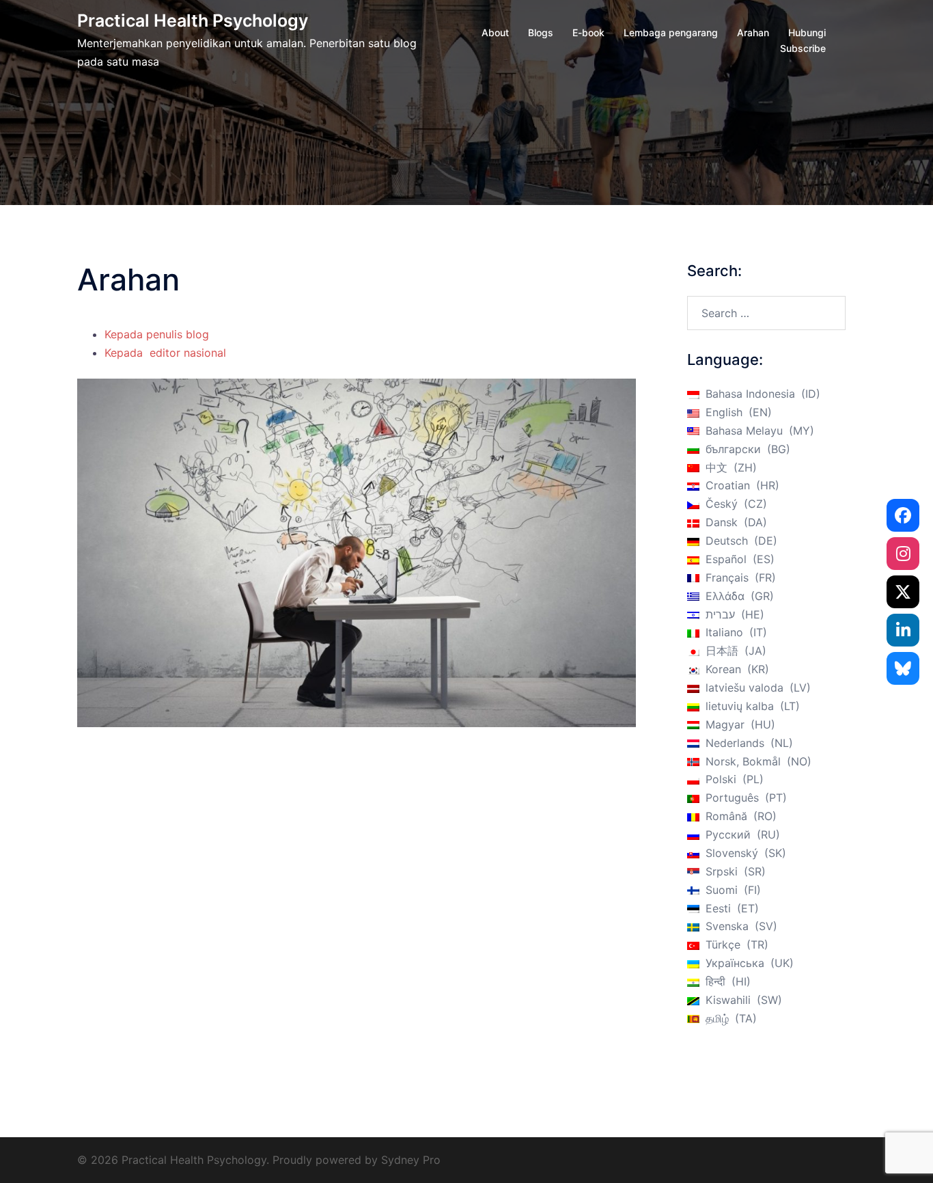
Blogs (540, 32)
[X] (903, 591)
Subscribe (803, 48)
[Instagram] (903, 553)
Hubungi (807, 32)
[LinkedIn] (903, 630)
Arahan (753, 32)
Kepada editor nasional (167, 352)
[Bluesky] (903, 668)
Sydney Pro (411, 1160)
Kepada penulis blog (157, 334)
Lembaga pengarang (671, 32)
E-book (588, 32)
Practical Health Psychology (192, 20)
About (495, 32)
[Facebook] (903, 515)
